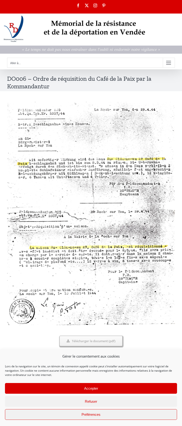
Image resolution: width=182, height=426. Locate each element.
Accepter (91, 388)
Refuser (91, 401)
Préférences (91, 414)
